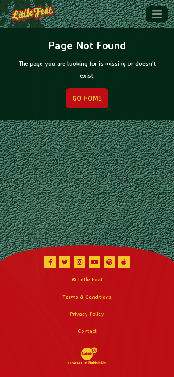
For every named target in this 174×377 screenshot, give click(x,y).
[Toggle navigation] (157, 13)
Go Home (87, 98)
